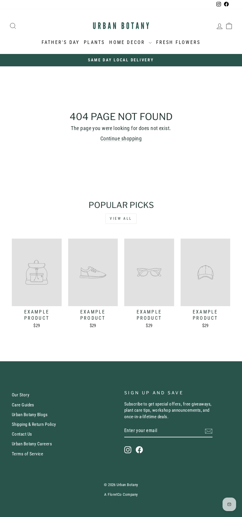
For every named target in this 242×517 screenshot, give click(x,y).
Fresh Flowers (178, 42)
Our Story (20, 395)
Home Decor (128, 42)
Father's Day (60, 42)
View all (121, 218)
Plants (94, 42)
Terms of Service (27, 454)
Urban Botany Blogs (30, 414)
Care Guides (23, 405)
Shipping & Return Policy (34, 424)
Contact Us (22, 434)
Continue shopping (121, 138)
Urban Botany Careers (32, 444)
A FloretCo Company (121, 494)
